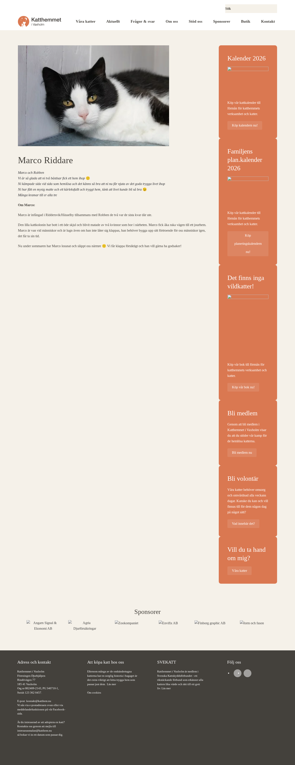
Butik (245, 21)
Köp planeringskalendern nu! (248, 244)
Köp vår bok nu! (243, 387)
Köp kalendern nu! (245, 125)
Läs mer (111, 684)
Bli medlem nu (242, 452)
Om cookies (94, 692)
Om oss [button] (172, 21)
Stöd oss (195, 21)
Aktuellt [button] (113, 21)
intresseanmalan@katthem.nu (34, 730)
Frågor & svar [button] (143, 21)
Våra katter (85, 21)
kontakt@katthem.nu (38, 701)
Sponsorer (221, 21)
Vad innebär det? (243, 523)
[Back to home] (39, 21)
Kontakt (268, 21)
